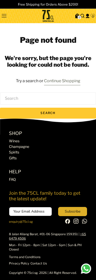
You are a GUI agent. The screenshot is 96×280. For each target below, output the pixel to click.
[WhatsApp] (84, 223)
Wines (14, 141)
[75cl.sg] (48, 16)
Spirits (14, 152)
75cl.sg (32, 273)
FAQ (12, 179)
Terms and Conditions (24, 257)
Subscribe (72, 211)
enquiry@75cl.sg (21, 221)
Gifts (13, 158)
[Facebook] (67, 223)
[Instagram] (76, 223)
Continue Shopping (62, 80)
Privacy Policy (19, 263)
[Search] (82, 16)
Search (47, 113)
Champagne (19, 146)
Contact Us (38, 263)
